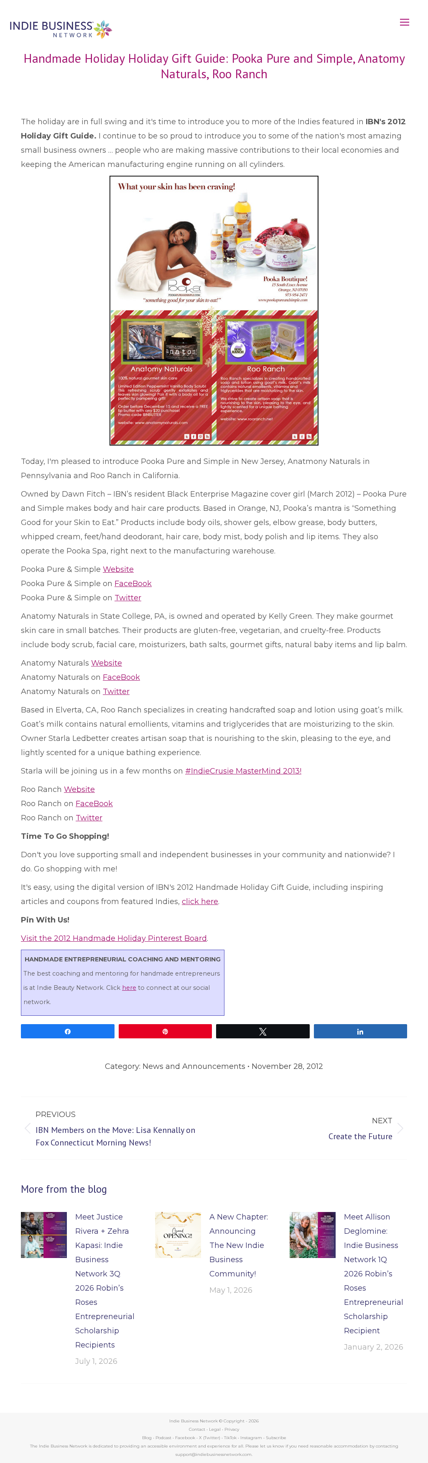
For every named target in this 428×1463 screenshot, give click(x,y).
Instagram (251, 1437)
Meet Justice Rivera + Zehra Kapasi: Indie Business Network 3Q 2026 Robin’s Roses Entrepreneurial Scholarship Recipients (105, 1281)
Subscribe (276, 1437)
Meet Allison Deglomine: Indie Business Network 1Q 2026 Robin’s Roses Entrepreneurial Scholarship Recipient (373, 1273)
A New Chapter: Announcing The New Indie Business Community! (238, 1245)
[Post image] (44, 1235)
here (129, 988)
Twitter (128, 597)
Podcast (163, 1437)
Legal (215, 1429)
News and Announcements (194, 1066)
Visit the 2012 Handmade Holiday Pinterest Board (114, 938)
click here (200, 901)
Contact (197, 1429)
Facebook (185, 1437)
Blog (147, 1437)
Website (118, 569)
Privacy (231, 1429)
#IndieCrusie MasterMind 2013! (243, 771)
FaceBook (133, 583)
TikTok (230, 1437)
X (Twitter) (210, 1437)
